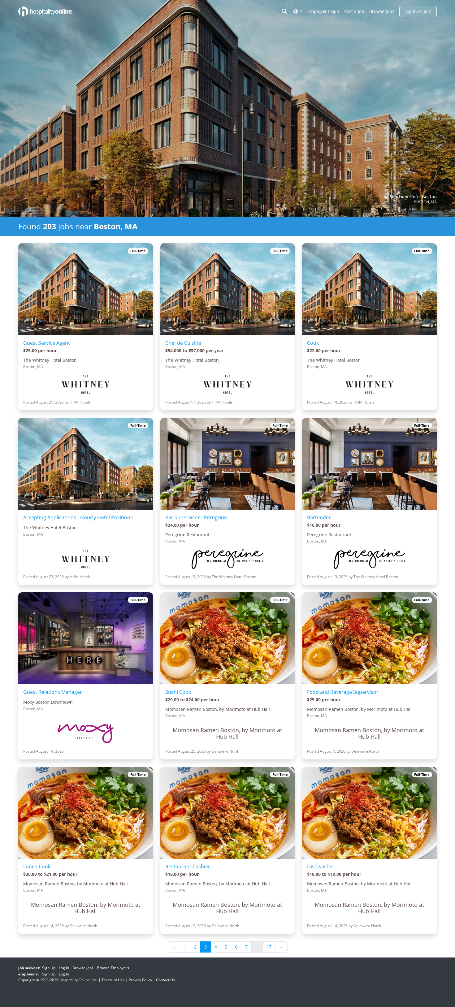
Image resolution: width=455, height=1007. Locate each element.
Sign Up (48, 967)
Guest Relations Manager (52, 692)
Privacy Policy (140, 980)
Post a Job (354, 11)
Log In (64, 967)
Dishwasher (321, 866)
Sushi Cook (178, 692)
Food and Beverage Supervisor (343, 692)
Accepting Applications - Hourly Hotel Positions (78, 517)
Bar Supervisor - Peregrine (196, 517)
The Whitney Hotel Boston (408, 197)
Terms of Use (113, 980)
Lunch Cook (36, 866)
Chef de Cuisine (183, 342)
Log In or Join (418, 11)
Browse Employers (113, 967)
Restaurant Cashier (187, 866)
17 (268, 947)
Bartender (319, 517)
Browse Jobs (381, 11)
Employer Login (323, 11)
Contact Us (165, 980)
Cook (313, 342)
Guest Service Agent (46, 342)
